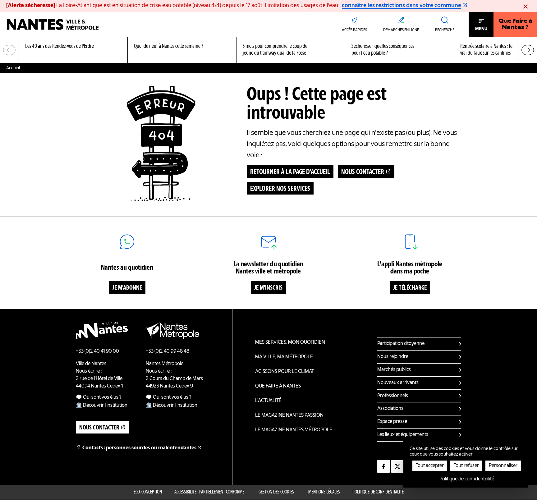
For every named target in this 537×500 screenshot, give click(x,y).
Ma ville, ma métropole (284, 357)
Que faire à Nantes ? (515, 24)
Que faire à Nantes (278, 386)
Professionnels (392, 395)
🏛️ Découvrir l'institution (101, 405)
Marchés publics (394, 369)
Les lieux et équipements (402, 434)
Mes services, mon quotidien (290, 342)
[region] (268, 50)
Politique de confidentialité (378, 492)
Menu (481, 29)
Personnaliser (503, 465)
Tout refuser (466, 465)
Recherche (444, 30)
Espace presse (392, 421)
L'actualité (268, 400)
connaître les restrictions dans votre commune (401, 5)
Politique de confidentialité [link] (466, 479)
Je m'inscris (268, 288)
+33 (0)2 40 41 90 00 (97, 351)
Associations (390, 408)
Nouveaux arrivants (398, 382)
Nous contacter (362, 172)
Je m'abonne (127, 288)
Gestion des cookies (276, 492)
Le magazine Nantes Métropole (293, 430)
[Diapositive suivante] (527, 50)
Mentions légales (324, 492)
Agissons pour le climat (284, 371)
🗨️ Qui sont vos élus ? (99, 397)
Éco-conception (148, 492)
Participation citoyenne (401, 343)
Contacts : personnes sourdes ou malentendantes (139, 448)
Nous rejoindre (392, 356)
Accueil (13, 68)
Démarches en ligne (401, 30)
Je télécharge (410, 288)
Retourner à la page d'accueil (290, 172)
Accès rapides (354, 30)
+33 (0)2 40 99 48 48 (167, 351)
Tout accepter (430, 465)
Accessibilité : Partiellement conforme (209, 492)
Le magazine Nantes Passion (289, 415)
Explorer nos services (280, 189)
